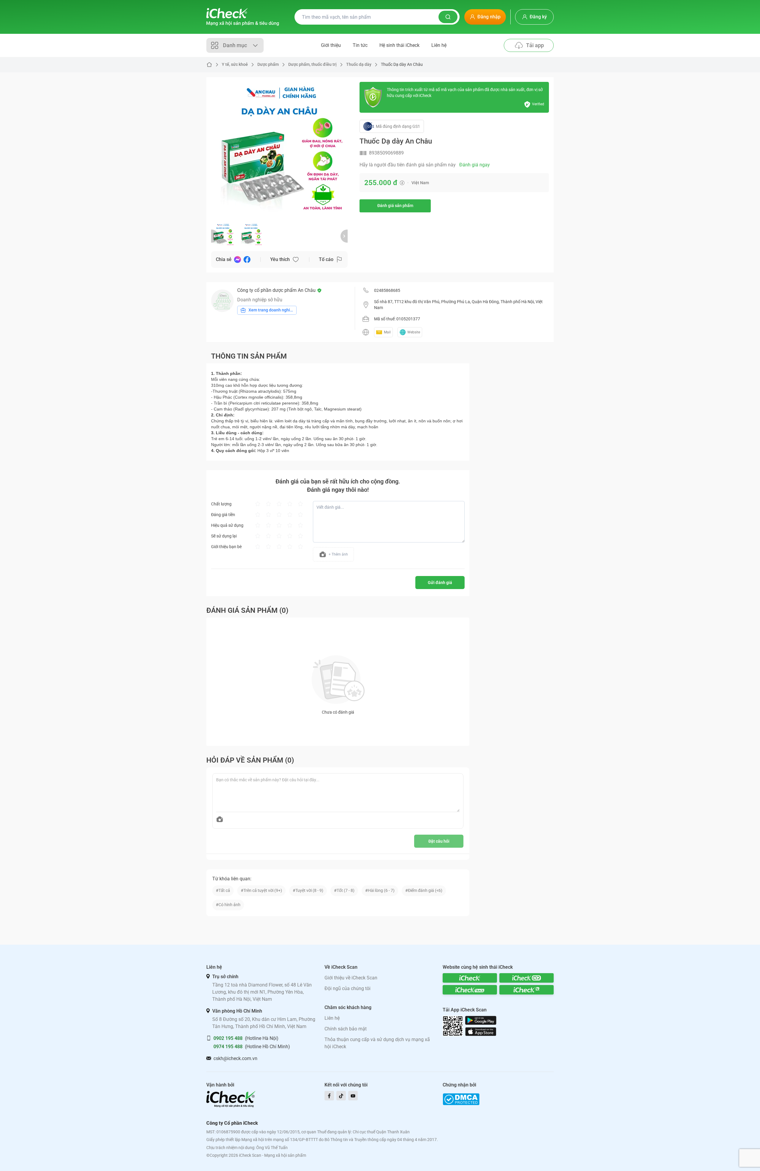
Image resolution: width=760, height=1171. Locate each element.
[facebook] (329, 1095)
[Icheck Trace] (470, 990)
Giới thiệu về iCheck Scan (350, 978)
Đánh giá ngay (474, 165)
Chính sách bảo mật (345, 1029)
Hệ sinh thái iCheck (399, 45)
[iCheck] (470, 978)
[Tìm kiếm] (447, 17)
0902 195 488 (228, 1038)
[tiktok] (341, 1095)
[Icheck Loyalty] (526, 990)
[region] (279, 150)
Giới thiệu (331, 45)
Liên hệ (438, 45)
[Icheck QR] (526, 978)
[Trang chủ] (242, 17)
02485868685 (387, 290)
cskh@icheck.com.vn (235, 1058)
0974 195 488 (228, 1046)
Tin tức (360, 45)
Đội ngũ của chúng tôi (347, 988)
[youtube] (353, 1095)
